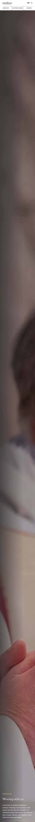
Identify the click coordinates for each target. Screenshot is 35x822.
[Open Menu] (28, 3)
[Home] (7, 3)
